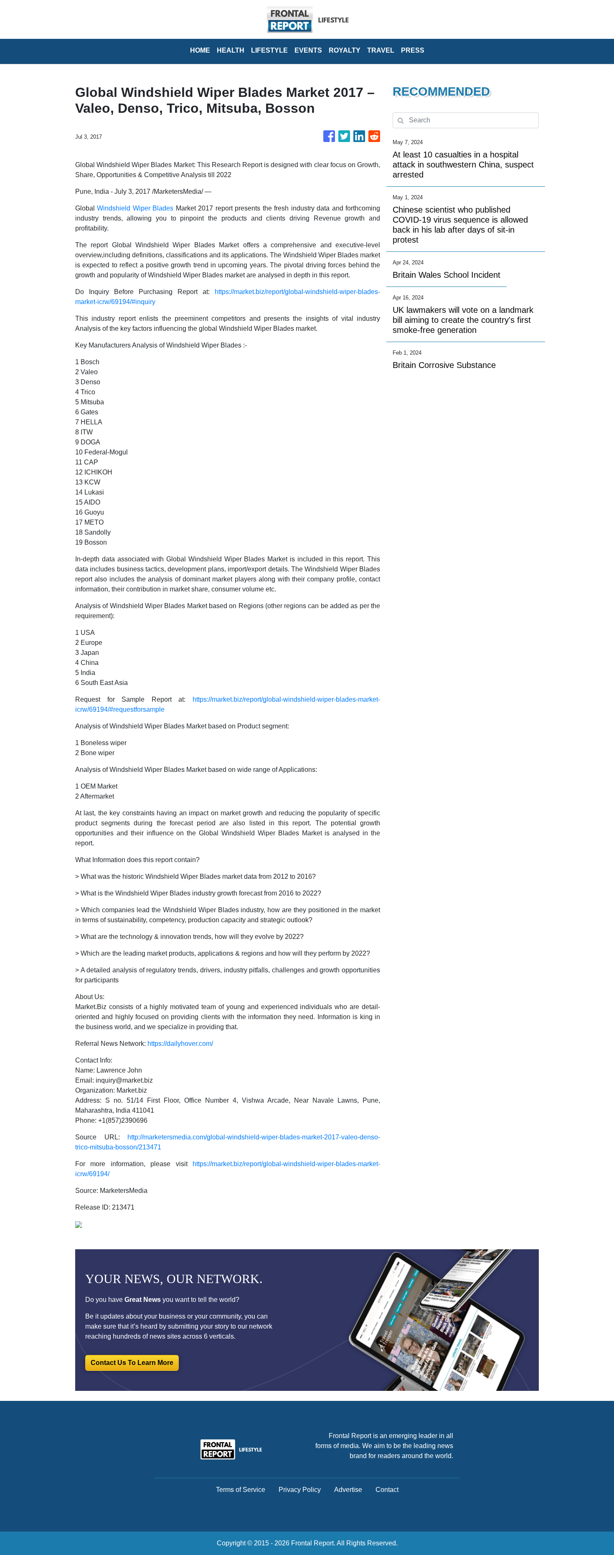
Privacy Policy (300, 1489)
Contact (387, 1489)
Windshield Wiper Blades (135, 208)
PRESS (412, 50)
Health (230, 50)
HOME (200, 50)
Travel (380, 50)
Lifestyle (269, 50)
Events (308, 50)
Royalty (344, 50)
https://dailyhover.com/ (180, 1043)
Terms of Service (240, 1489)
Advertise (348, 1489)
